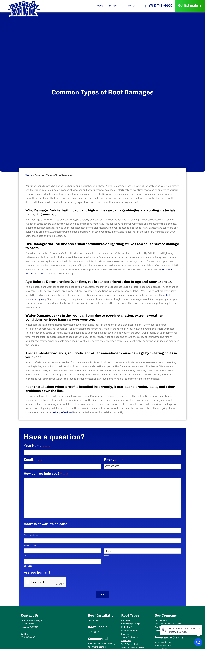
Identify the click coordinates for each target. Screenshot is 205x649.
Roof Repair (93, 632)
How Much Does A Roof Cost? (168, 624)
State (106, 556)
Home (100, 5)
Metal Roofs (126, 627)
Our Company (161, 620)
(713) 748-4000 (160, 6)
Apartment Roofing (97, 647)
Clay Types (126, 620)
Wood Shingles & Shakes (132, 647)
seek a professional (62, 412)
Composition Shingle (130, 624)
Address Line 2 (31, 545)
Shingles (125, 634)
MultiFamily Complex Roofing (101, 643)
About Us (131, 5)
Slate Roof (126, 641)
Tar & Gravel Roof (129, 644)
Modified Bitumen (129, 630)
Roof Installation (95, 620)
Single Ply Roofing (129, 637)
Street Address (31, 535)
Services (113, 5)
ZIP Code (28, 566)
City (26, 555)
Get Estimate (188, 6)
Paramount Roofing (24, 8)
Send (102, 594)
